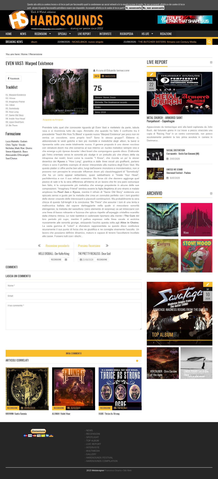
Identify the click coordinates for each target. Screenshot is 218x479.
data (97, 76)
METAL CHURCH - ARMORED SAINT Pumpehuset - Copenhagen (165, 119)
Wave (186, 232)
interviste (105, 34)
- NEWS (89, 430)
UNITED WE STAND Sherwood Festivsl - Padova (178, 170)
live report (84, 34)
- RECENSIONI (92, 434)
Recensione (12, 407)
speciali (62, 34)
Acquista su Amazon (52, 119)
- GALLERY (90, 454)
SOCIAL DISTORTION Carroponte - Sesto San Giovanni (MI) (182, 151)
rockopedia (126, 34)
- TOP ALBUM (92, 440)
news (23, 34)
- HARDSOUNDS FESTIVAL (99, 457)
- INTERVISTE (92, 447)
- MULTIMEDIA (92, 451)
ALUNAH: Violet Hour (61, 413)
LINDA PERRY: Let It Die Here (196, 373)
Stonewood (188, 269)
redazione (166, 34)
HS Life (145, 34)
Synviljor (153, 232)
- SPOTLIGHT (92, 437)
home (9, 34)
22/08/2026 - (65, 41)
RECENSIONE (56, 259)
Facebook (14, 78)
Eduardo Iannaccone (117, 70)
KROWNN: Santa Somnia (16, 413)
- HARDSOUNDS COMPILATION (101, 461)
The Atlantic (155, 269)
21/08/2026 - (144, 41)
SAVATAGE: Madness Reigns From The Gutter (180, 309)
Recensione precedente (57, 245)
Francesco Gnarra (113, 470)
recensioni (41, 34)
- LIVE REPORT (93, 444)
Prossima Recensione (89, 245)
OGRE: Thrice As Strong (109, 413)
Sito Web (127, 470)
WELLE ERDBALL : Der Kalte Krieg (53, 254)
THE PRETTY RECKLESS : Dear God (94, 254)
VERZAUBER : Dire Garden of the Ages (163, 373)
